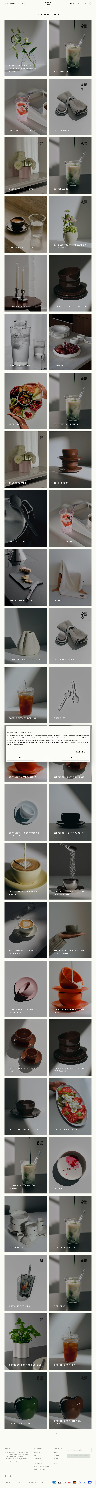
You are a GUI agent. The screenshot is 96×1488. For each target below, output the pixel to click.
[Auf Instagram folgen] (10, 1476)
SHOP (6, 3)
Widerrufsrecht (38, 1463)
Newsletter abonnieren (79, 1456)
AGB (35, 1455)
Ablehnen (20, 758)
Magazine (56, 1452)
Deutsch (15, 1482)
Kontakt (56, 1458)
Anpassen (47, 758)
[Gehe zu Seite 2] (56, 1434)
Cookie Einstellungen (40, 1461)
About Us (56, 1455)
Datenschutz (37, 1458)
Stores (55, 1463)
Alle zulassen (75, 758)
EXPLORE (12, 3)
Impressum (37, 1452)
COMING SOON (21, 3)
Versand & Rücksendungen (41, 1466)
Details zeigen (80, 752)
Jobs (55, 1461)
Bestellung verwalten (40, 1469)
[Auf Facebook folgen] (5, 1476)
